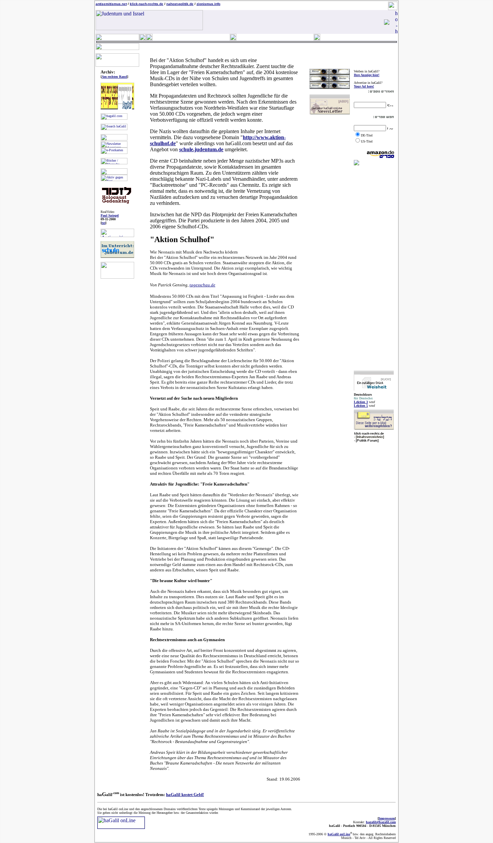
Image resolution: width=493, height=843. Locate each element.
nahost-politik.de (180, 4)
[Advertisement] (374, 268)
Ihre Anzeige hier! (366, 75)
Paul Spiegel (110, 215)
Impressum (387, 818)
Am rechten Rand (114, 76)
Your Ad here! (364, 86)
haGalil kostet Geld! (185, 794)
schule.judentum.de (201, 149)
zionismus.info (208, 4)
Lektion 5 (361, 405)
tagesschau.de (202, 284)
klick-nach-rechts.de (146, 4)
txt (103, 223)
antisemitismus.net (111, 4)
